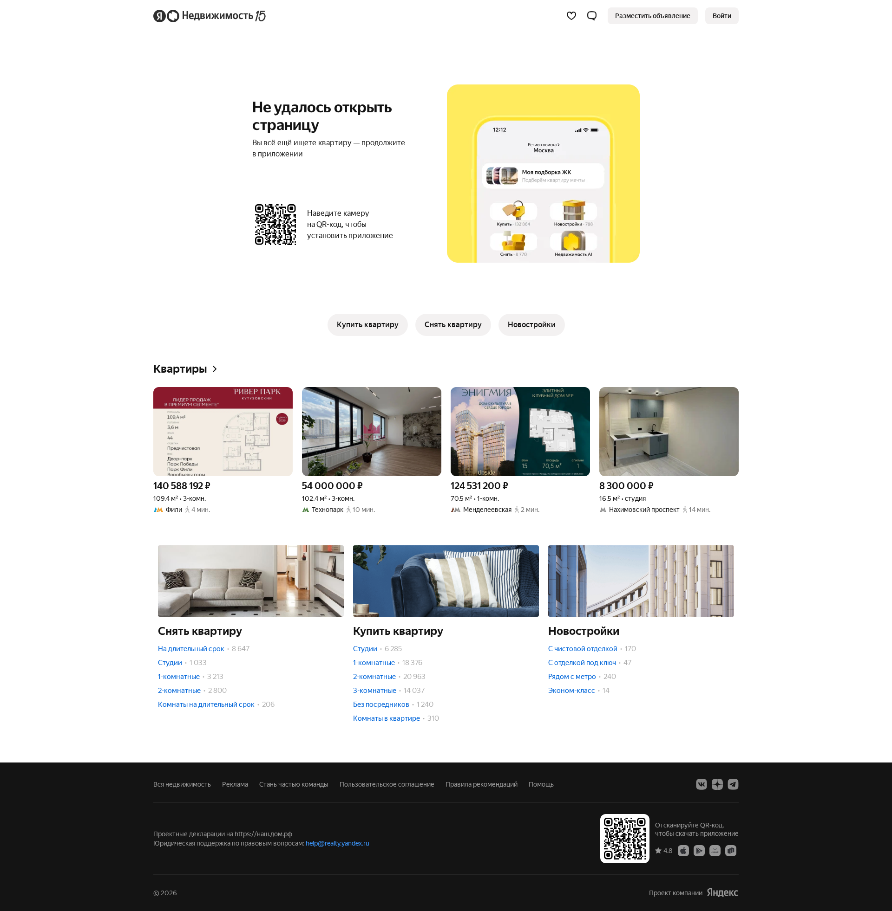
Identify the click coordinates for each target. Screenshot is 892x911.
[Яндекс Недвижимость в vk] (701, 784)
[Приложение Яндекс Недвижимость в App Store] (683, 850)
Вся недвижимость (182, 784)
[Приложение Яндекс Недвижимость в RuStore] (730, 850)
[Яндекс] (722, 892)
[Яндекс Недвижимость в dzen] (717, 784)
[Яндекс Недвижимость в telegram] (733, 784)
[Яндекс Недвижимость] (210, 15)
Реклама (235, 784)
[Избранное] (571, 15)
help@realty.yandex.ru (337, 843)
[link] (722, 15)
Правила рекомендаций (482, 784)
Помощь (541, 784)
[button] (592, 15)
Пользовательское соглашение (387, 784)
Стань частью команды (293, 784)
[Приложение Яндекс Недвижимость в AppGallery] (715, 850)
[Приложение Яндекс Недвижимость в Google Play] (699, 850)
